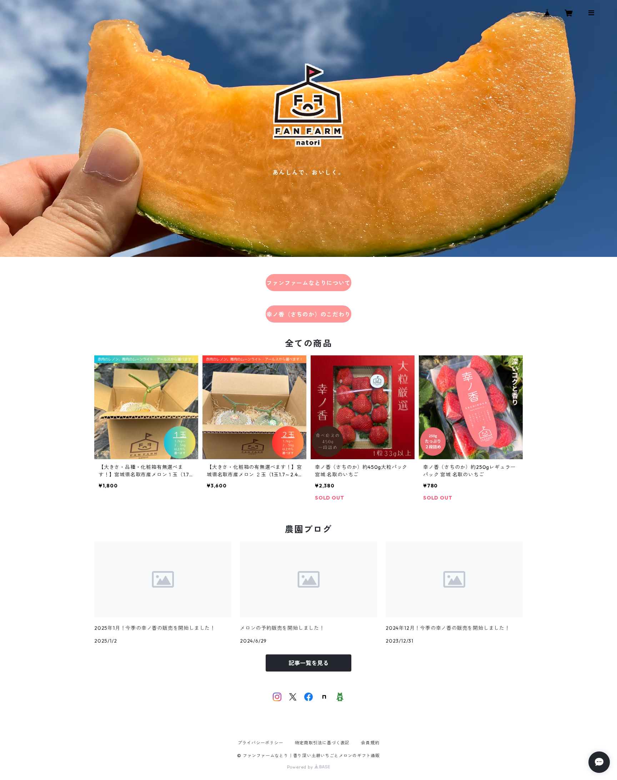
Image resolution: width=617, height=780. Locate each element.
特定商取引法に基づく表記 (322, 742)
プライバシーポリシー (261, 742)
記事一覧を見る (308, 663)
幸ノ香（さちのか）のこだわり (308, 314)
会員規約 (370, 742)
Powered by (301, 767)
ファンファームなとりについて (308, 283)
